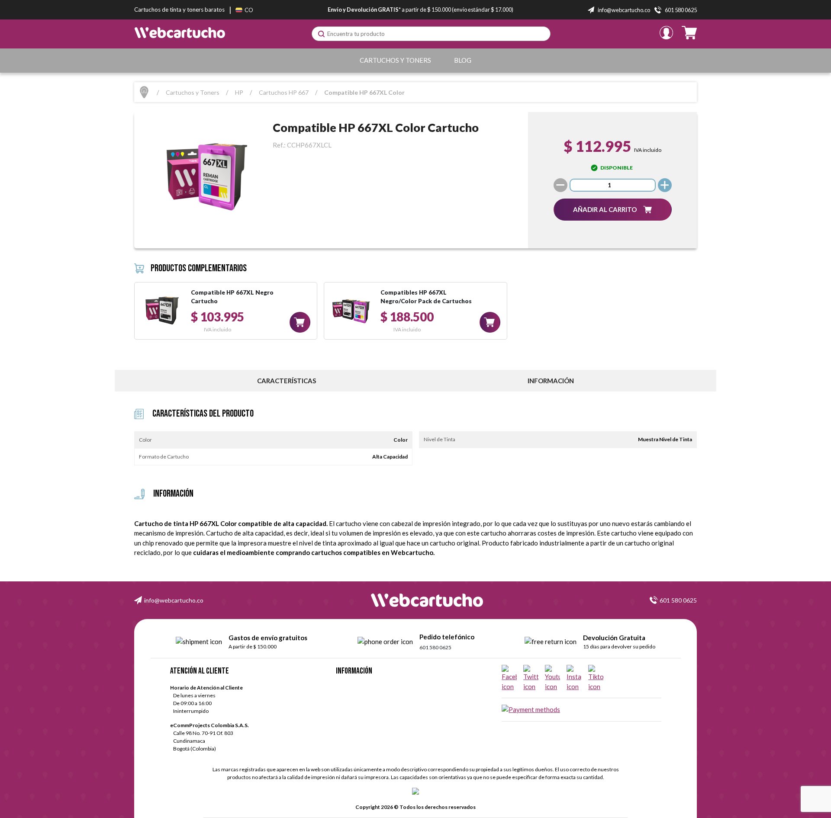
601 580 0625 (678, 600)
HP (239, 92)
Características (286, 381)
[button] (613, 210)
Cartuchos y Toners (395, 60)
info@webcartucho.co (173, 600)
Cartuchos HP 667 (284, 92)
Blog (462, 60)
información (551, 381)
